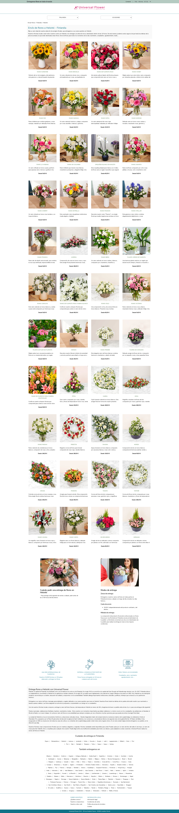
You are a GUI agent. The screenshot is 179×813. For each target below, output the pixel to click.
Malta (62, 776)
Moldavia (107, 776)
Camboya (58, 762)
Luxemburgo (113, 773)
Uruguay (71, 791)
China (83, 762)
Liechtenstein (95, 773)
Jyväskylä (78, 741)
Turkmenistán (121, 788)
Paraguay (125, 779)
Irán (61, 770)
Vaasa (99, 744)
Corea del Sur (106, 762)
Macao (121, 773)
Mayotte (93, 776)
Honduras (112, 768)
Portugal (73, 782)
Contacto (128, 2)
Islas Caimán (79, 770)
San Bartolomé (125, 782)
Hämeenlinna (55, 741)
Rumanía (115, 782)
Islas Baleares (69, 770)
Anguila (71, 756)
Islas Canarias (89, 770)
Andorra (63, 756)
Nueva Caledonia (73, 779)
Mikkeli (122, 741)
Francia (62, 768)
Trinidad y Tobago (103, 788)
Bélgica (97, 759)
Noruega (63, 779)
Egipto (72, 765)
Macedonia (129, 773)
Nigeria (57, 779)
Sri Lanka (50, 788)
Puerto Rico (81, 782)
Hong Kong (121, 768)
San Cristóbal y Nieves (54, 785)
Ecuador (65, 765)
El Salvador (80, 765)
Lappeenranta (113, 741)
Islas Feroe (99, 770)
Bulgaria (51, 762)
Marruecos (70, 776)
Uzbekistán (79, 791)
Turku (93, 744)
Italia (111, 770)
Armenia (109, 756)
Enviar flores (31, 23)
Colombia (96, 762)
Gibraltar (76, 768)
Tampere (86, 744)
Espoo (47, 741)
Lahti (105, 741)
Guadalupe (90, 768)
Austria (131, 756)
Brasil (123, 759)
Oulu (127, 741)
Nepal (131, 776)
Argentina (102, 756)
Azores (59, 759)
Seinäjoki (78, 744)
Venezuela (96, 791)
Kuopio (99, 741)
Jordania (131, 770)
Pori (133, 741)
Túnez (112, 788)
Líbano (87, 773)
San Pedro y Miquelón (79, 785)
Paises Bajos (101, 779)
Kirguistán (57, 773)
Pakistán (110, 779)
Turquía (129, 788)
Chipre (89, 762)
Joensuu (71, 741)
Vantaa (112, 744)
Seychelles (120, 785)
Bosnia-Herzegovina (114, 759)
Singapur (128, 785)
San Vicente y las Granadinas (96, 785)
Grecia (83, 768)
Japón (124, 770)
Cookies (89, 806)
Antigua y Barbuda (81, 756)
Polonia (66, 782)
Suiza (72, 788)
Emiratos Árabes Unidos (93, 765)
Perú (132, 779)
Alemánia (56, 756)
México (100, 776)
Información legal (92, 799)
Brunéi (130, 759)
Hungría (129, 768)
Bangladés (75, 759)
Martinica (78, 776)
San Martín (67, 785)
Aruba (116, 756)
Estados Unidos (121, 765)
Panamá (118, 779)
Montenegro (123, 776)
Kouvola (92, 741)
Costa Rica (116, 762)
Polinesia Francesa (55, 782)
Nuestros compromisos (77, 802)
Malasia (56, 776)
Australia (123, 756)
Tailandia (86, 788)
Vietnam (103, 791)
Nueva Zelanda (85, 779)
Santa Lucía (111, 785)
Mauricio (85, 776)
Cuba (129, 762)
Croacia (123, 762)
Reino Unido (91, 782)
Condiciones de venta (93, 802)
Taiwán (93, 788)
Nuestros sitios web (76, 804)
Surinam (78, 788)
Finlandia (39, 23)
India (47, 770)
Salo (72, 744)
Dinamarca (57, 765)
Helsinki (45, 23)
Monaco (115, 776)
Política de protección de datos (96, 804)
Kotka (85, 741)
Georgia (69, 768)
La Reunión (72, 773)
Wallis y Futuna (113, 791)
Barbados (83, 759)
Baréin (90, 759)
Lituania (104, 773)
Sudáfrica (59, 788)
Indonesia (54, 770)
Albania (48, 756)
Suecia (66, 788)
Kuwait (64, 773)
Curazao (49, 765)
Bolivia (103, 759)
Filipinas (50, 768)
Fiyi (56, 768)
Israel (106, 770)
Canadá (66, 762)
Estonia (131, 765)
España (112, 765)
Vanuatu (87, 791)
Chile (77, 762)
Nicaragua (49, 779)
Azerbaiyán (51, 759)
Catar (72, 762)
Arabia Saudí (92, 756)
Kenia (49, 773)
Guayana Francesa (101, 768)
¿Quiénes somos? (75, 799)
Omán (94, 779)
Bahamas (66, 759)
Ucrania (64, 791)
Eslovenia (105, 765)
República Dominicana (104, 782)
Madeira (49, 776)
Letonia (80, 773)
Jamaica (118, 770)
